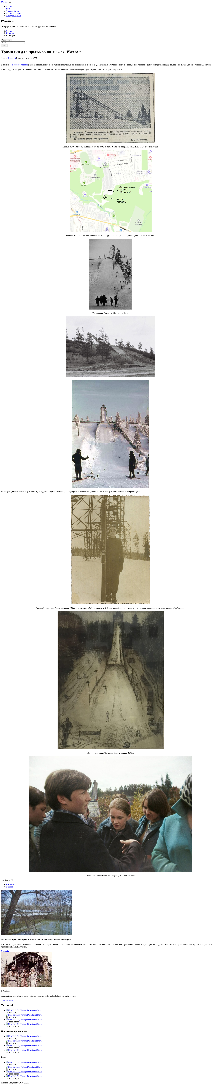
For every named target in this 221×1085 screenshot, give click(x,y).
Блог (8, 9)
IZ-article (4, 2)
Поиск (4, 45)
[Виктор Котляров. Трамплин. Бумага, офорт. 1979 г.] (111, 749)
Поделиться (6, 40)
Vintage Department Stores (31, 1010)
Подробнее (6, 951)
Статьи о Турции (13, 13)
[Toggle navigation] (10, 2)
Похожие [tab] (10, 884)
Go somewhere (7, 1000)
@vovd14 (12, 58)
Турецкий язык (12, 11)
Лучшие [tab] (9, 887)
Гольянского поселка (19, 65)
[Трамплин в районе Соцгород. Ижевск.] (110, 376)
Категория (10, 33)
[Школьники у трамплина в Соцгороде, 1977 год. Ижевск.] (110, 871)
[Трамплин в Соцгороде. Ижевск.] (110, 487)
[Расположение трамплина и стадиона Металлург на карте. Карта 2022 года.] (111, 231)
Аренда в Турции (13, 16)
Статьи (9, 6)
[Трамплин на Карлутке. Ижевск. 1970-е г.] (110, 309)
